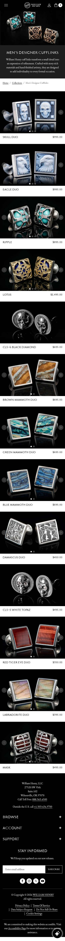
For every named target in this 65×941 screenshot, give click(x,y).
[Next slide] (60, 112)
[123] (32, 112)
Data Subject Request (21, 909)
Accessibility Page (17, 928)
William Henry (43, 895)
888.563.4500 (39, 799)
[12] (32, 375)
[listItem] (45, 910)
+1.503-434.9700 (43, 806)
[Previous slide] (4, 112)
